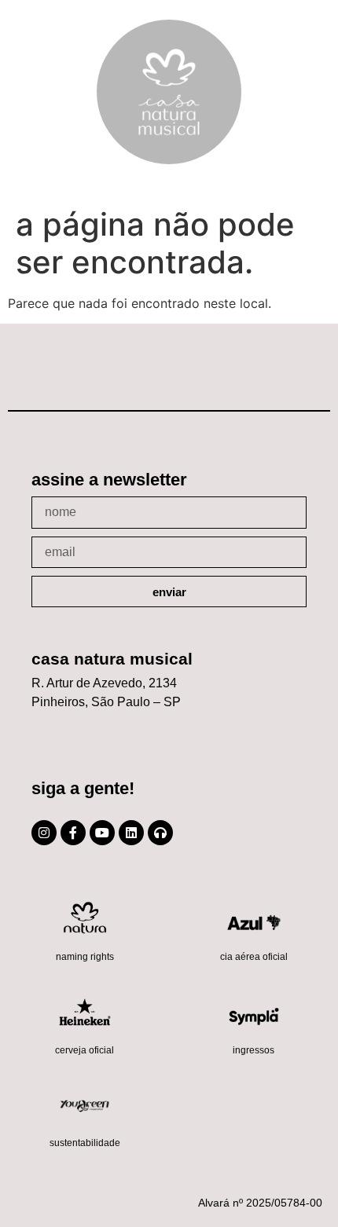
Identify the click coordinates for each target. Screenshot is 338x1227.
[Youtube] (102, 832)
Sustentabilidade (85, 1142)
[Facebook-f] (73, 832)
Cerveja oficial (84, 1050)
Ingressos (253, 1050)
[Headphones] (160, 832)
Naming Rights (85, 956)
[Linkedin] (131, 832)
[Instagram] (44, 832)
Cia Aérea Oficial (254, 956)
